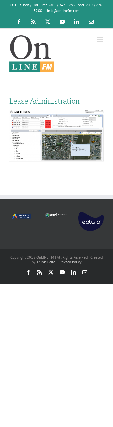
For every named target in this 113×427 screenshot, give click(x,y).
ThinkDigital (46, 262)
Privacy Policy (70, 262)
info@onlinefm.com (63, 10)
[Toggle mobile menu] (100, 39)
